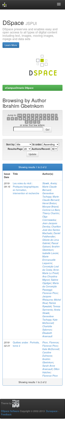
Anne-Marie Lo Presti (51, 271)
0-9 (19, 115)
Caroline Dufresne (47, 354)
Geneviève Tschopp (48, 195)
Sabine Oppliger (50, 281)
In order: (37, 144)
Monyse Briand (50, 206)
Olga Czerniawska (49, 218)
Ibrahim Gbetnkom (51, 248)
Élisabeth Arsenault (47, 334)
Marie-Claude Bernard (49, 188)
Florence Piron (50, 293)
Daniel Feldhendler (51, 234)
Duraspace (52, 411)
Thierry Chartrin (50, 213)
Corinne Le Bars (51, 209)
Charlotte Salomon (47, 328)
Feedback (6, 414)
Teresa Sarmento (51, 308)
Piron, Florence (50, 342)
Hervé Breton (49, 203)
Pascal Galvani (50, 244)
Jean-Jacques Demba (49, 224)
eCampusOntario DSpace (19, 87)
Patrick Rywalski (49, 304)
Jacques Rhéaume (47, 298)
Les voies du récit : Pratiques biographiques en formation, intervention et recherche (26, 188)
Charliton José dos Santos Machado (51, 230)
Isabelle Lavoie (50, 253)
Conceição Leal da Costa (50, 268)
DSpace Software (10, 411)
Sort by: (10, 144)
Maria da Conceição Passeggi (50, 286)
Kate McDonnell (50, 321)
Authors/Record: (41, 148)
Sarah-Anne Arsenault (48, 367)
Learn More (11, 45)
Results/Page (15, 148)
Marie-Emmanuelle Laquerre (49, 260)
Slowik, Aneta (49, 183)
